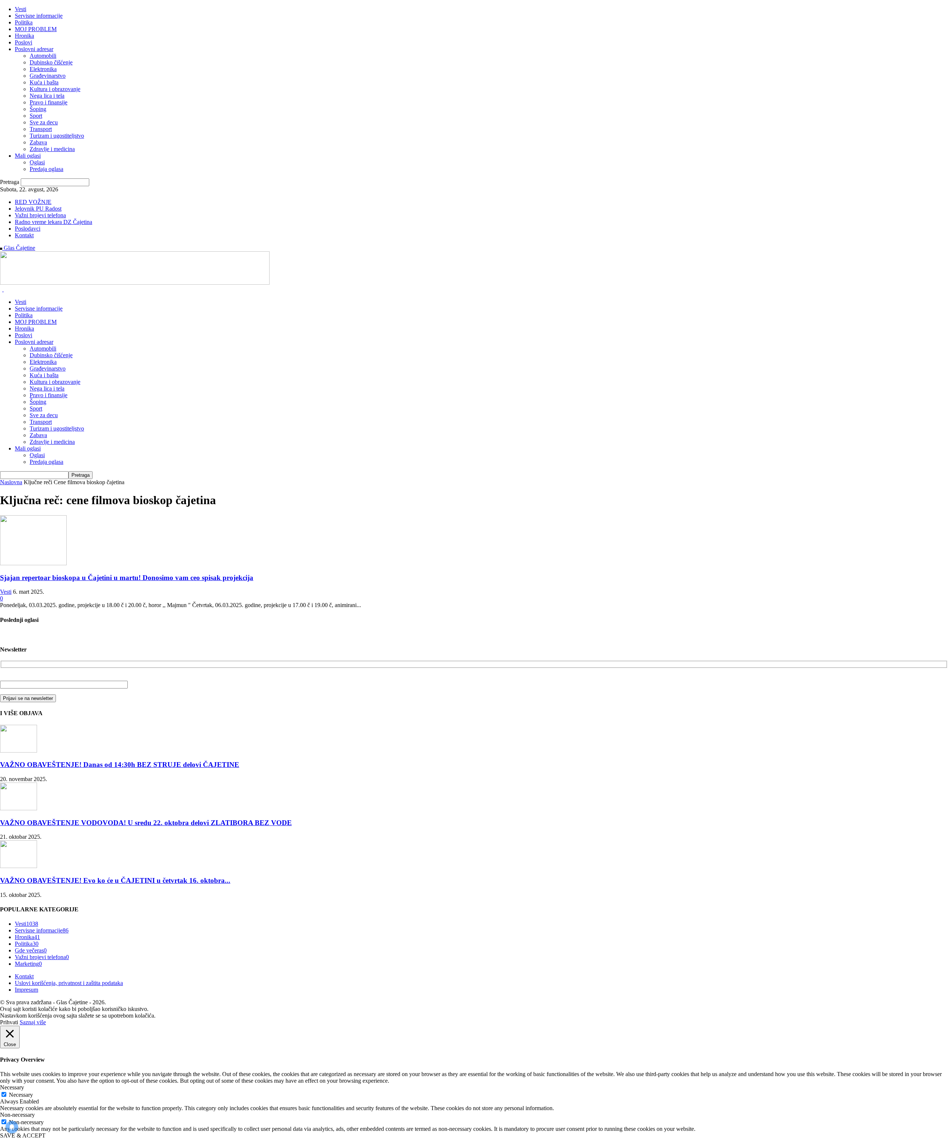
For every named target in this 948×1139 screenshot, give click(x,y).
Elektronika (43, 69)
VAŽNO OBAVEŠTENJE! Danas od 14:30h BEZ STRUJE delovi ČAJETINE (119, 764)
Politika (24, 22)
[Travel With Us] (135, 282)
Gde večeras (31, 950)
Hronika (24, 36)
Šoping (38, 109)
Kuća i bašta (44, 82)
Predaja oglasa (46, 169)
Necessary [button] (12, 1087)
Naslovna (11, 482)
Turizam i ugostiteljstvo (57, 136)
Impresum (26, 989)
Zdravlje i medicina (52, 149)
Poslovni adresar (34, 49)
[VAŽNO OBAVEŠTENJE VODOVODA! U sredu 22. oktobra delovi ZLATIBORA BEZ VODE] (18, 808)
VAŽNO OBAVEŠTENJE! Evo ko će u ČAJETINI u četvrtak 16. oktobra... (115, 880)
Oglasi (37, 162)
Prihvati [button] (9, 1022)
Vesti (20, 9)
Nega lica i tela (47, 96)
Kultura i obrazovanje (55, 89)
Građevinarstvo (48, 76)
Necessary (21, 1095)
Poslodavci (27, 228)
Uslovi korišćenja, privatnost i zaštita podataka (69, 983)
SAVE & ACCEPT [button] (23, 1135)
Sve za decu (44, 122)
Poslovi (23, 42)
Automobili (43, 56)
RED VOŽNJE (33, 202)
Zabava (38, 142)
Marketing (28, 964)
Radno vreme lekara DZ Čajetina (53, 222)
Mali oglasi (28, 156)
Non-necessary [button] (17, 1115)
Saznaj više (33, 1022)
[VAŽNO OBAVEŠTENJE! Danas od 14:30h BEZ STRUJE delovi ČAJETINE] (18, 750)
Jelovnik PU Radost (38, 208)
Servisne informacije (39, 16)
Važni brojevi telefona (40, 215)
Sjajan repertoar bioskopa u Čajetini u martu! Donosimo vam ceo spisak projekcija (126, 578)
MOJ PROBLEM (36, 29)
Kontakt (24, 235)
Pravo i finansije (48, 102)
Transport (41, 129)
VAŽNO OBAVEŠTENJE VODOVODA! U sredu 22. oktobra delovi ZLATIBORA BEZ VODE (146, 823)
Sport (36, 116)
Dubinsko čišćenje (51, 62)
